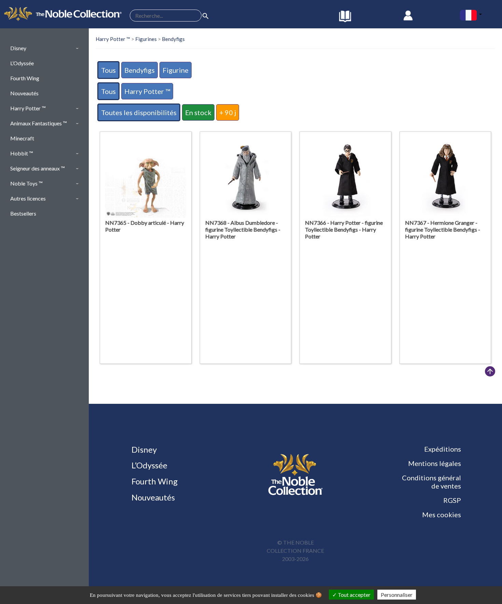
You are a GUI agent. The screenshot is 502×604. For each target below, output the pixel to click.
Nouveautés (152, 497)
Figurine (176, 70)
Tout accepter (354, 594)
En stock (198, 112)
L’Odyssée (148, 465)
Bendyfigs (173, 39)
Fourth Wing (154, 481)
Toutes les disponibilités (139, 112)
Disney (143, 449)
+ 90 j (227, 112)
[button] (44, 48)
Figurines (146, 39)
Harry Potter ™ (113, 39)
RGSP (452, 500)
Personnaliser (397, 594)
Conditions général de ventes (431, 481)
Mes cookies (441, 514)
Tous (108, 70)
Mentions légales (434, 463)
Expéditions (442, 449)
